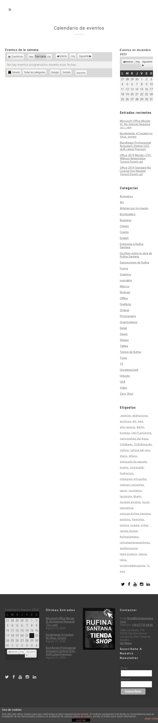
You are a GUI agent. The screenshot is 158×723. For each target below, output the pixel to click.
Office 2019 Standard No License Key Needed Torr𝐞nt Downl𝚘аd (135, 171)
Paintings (138, 519)
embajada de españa (133, 461)
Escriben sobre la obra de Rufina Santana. (136, 255)
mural (145, 502)
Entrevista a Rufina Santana (131, 245)
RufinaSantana (129, 536)
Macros (124, 286)
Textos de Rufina (130, 352)
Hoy (73, 56)
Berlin (140, 427)
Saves (124, 334)
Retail (123, 328)
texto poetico (128, 554)
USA (122, 382)
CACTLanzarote (141, 432)
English (124, 238)
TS (121, 364)
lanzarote (126, 496)
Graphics (125, 274)
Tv (148, 565)
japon (123, 490)
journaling (126, 280)
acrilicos (125, 421)
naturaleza (126, 507)
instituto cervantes (132, 484)
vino (122, 571)
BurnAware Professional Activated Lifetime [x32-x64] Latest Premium (135, 146)
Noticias (125, 292)
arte (140, 421)
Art (122, 202)
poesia (134, 525)
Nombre (126, 678)
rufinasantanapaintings (135, 542)
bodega (125, 432)
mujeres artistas (130, 502)
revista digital (129, 531)
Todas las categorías (34, 72)
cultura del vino (140, 450)
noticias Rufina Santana (135, 513)
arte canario (127, 427)
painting (125, 519)
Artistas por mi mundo (134, 208)
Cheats (124, 226)
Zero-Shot (126, 393)
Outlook (66, 73)
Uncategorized (129, 370)
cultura (124, 450)
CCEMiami (126, 444)
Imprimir (81, 72)
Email (124, 668)
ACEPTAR (81, 720)
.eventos (125, 415)
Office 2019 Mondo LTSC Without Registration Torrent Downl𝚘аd (135, 158)
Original (124, 310)
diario (123, 455)
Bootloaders (127, 214)
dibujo (133, 455)
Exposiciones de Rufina (134, 262)
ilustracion (127, 473)
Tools (123, 358)
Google (55, 73)
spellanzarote (129, 548)
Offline (124, 298)
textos (143, 554)
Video (123, 387)
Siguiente (84, 56)
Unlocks (125, 376)
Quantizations (128, 322)
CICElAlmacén (143, 444)
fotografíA (137, 467)
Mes (31, 56)
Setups (124, 340)
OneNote (125, 304)
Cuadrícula (17, 57)
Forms (124, 268)
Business (125, 220)
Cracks (124, 232)
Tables (124, 346)
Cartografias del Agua (134, 438)
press (144, 525)
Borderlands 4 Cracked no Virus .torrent (136, 135)
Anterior (63, 56)
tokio (123, 559)
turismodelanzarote (132, 565)
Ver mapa (126, 643)
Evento (124, 467)
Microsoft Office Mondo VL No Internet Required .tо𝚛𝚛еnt (135, 124)
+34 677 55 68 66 (142, 624)
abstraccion (140, 415)
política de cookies (82, 716)
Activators (126, 196)
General (16, 72)
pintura (124, 525)
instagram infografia (133, 479)
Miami (137, 496)
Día (49, 56)
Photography (128, 316)
